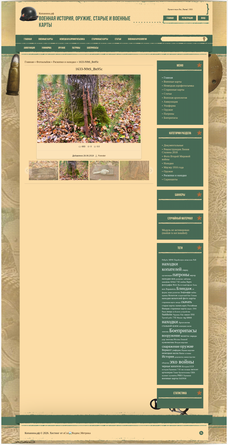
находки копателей (172, 266)
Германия (187, 375)
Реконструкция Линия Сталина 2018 (175, 151)
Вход (203, 18)
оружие (186, 346)
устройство (185, 312)
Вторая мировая (181, 342)
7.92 (174, 317)
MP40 (171, 260)
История (168, 356)
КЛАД (173, 282)
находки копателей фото (175, 298)
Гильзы (194, 295)
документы (179, 357)
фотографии (167, 285)
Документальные (173, 145)
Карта (189, 282)
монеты (185, 336)
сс (193, 289)
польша (187, 369)
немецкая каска (170, 353)
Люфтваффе (185, 292)
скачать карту (181, 305)
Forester (102, 156)
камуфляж (166, 282)
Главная (170, 18)
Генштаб (184, 339)
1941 (195, 309)
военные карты (170, 378)
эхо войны (182, 361)
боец (195, 285)
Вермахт (167, 350)
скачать (186, 302)
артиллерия (167, 372)
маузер (193, 275)
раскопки (179, 279)
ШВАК (189, 318)
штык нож (188, 260)
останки (188, 353)
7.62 (178, 282)
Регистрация (187, 18)
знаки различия (174, 292)
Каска (181, 353)
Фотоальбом (43, 61)
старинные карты (178, 308)
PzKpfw (165, 260)
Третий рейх (167, 318)
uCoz (66, 433)
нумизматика (168, 342)
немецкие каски (185, 326)
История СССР (188, 366)
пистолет (194, 369)
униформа (176, 350)
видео (189, 309)
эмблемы (187, 279)
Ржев (164, 312)
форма (164, 292)
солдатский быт (184, 295)
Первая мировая (187, 350)
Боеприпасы (183, 330)
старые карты (168, 305)
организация (167, 275)
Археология (184, 322)
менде (178, 302)
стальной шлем (170, 326)
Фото (175, 285)
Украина (176, 315)
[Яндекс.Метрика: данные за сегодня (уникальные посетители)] (80, 433)
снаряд (185, 270)
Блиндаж (184, 288)
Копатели (172, 295)
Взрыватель (171, 289)
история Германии (169, 369)
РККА (180, 375)
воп (163, 289)
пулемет (165, 375)
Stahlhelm (167, 314)
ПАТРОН (182, 378)
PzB (194, 260)
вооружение (171, 336)
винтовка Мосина (173, 339)
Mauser (180, 318)
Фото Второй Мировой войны (176, 158)
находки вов (168, 278)
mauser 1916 (189, 314)
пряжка (165, 295)
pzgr (163, 339)
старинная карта (168, 302)
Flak (182, 315)
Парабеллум (179, 260)
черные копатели (171, 366)
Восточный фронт (185, 285)
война (193, 292)
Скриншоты (171, 179)
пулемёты (173, 375)
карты (192, 298)
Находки (169, 163)
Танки (175, 372)
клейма (183, 282)
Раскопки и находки (64, 61)
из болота (176, 312)
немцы (169, 311)
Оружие (168, 171)
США (193, 372)
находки (170, 321)
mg (184, 317)
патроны (181, 274)
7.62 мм (180, 369)
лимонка (165, 332)
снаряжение (170, 346)
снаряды (193, 336)
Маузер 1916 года (174, 167)
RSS (191, 9)
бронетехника (184, 372)
